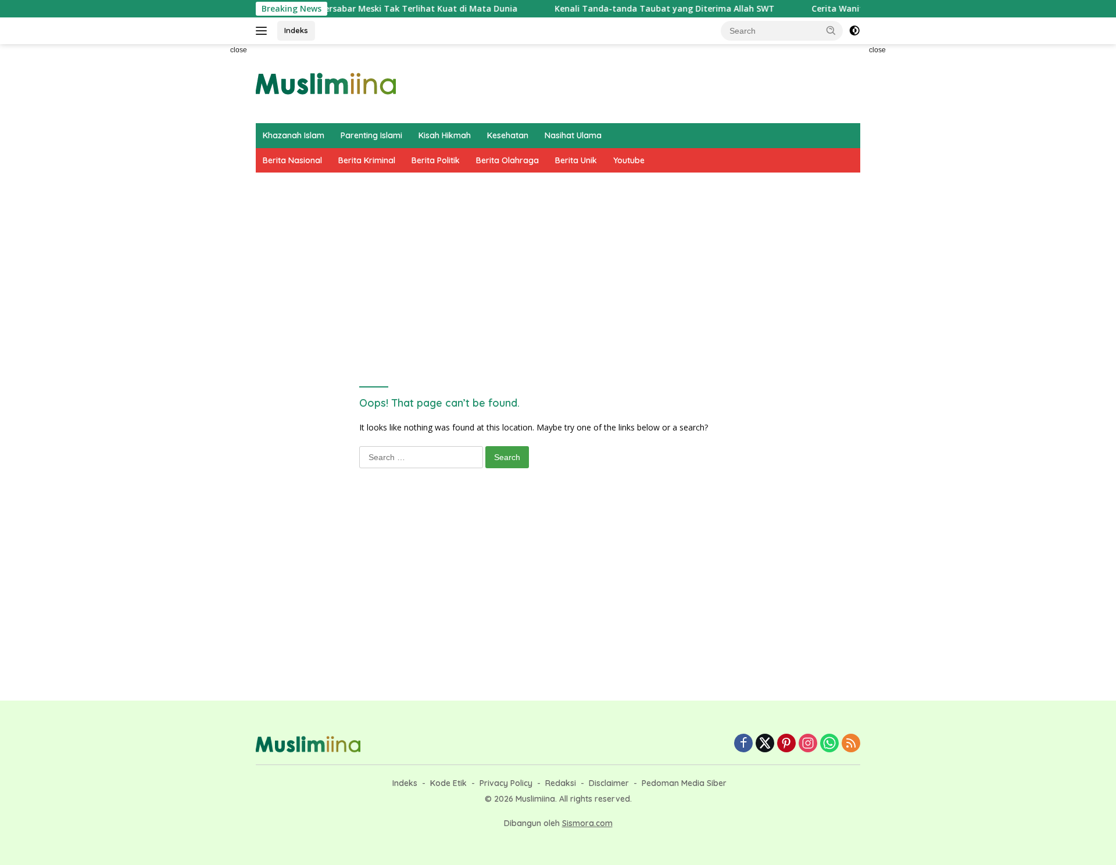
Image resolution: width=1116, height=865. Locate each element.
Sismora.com (587, 823)
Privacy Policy (506, 783)
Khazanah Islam (293, 135)
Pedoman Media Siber (684, 783)
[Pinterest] (786, 744)
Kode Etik (448, 783)
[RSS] (851, 744)
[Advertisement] (203, 218)
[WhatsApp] (829, 744)
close (238, 50)
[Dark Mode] (854, 31)
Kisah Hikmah (445, 135)
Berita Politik (436, 160)
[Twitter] (765, 744)
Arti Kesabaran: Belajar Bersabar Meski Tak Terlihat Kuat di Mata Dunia (350, 8)
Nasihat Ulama (573, 135)
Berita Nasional (292, 160)
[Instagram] (808, 744)
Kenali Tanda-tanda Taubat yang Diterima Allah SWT (644, 8)
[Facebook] (743, 744)
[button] (831, 30)
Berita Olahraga (507, 160)
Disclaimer (609, 783)
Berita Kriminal (366, 160)
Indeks (296, 30)
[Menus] (263, 31)
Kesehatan (507, 135)
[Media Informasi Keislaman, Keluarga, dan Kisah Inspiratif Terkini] (326, 82)
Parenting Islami (371, 135)
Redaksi (560, 783)
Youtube (629, 160)
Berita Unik (576, 160)
